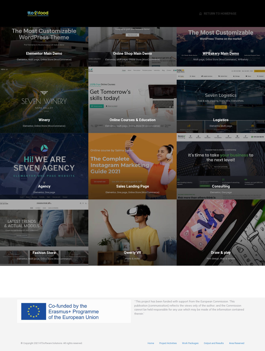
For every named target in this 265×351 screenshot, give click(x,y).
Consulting (221, 186)
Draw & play (221, 252)
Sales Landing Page (132, 186)
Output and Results (214, 343)
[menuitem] (217, 13)
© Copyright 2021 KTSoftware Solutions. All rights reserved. (52, 343)
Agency (44, 186)
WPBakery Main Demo (221, 53)
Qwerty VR (132, 252)
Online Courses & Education (133, 120)
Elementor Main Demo (44, 53)
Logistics (221, 120)
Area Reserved (236, 343)
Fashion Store (44, 253)
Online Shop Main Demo (132, 53)
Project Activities (168, 343)
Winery (44, 120)
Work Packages (190, 343)
